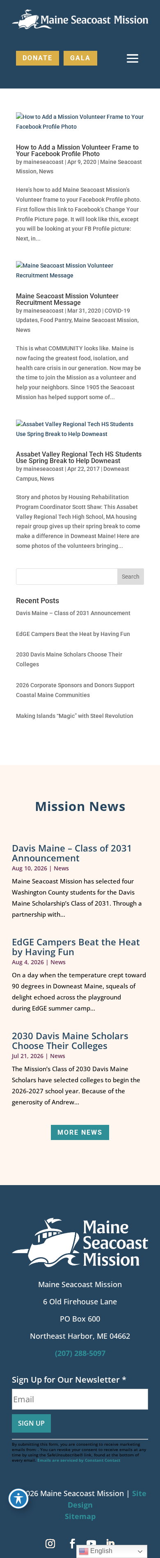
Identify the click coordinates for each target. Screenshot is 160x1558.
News (46, 171)
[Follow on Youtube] (91, 1543)
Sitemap (80, 1516)
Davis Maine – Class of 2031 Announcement (73, 613)
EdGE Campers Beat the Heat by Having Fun (73, 634)
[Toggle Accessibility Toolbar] (18, 1498)
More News (80, 1132)
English (100, 1550)
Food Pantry (55, 320)
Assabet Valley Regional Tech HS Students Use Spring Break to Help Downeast (79, 457)
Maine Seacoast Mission (105, 320)
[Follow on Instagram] (50, 1543)
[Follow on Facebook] (72, 1543)
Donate (38, 58)
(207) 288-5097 (80, 1353)
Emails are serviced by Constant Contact (78, 1460)
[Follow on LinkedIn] (110, 1543)
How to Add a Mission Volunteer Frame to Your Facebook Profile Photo (77, 150)
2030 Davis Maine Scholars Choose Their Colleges (70, 1040)
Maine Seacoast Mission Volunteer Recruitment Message (67, 299)
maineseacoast (43, 162)
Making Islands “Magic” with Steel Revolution (74, 716)
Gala (80, 58)
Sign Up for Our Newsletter (69, 1379)
